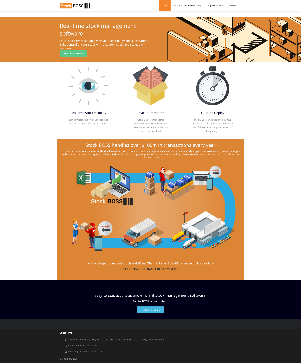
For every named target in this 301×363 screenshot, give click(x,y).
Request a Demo (215, 5)
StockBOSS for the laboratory (187, 5)
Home (165, 5)
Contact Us (233, 5)
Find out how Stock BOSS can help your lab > (150, 269)
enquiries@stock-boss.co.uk (88, 351)
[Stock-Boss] (76, 5)
